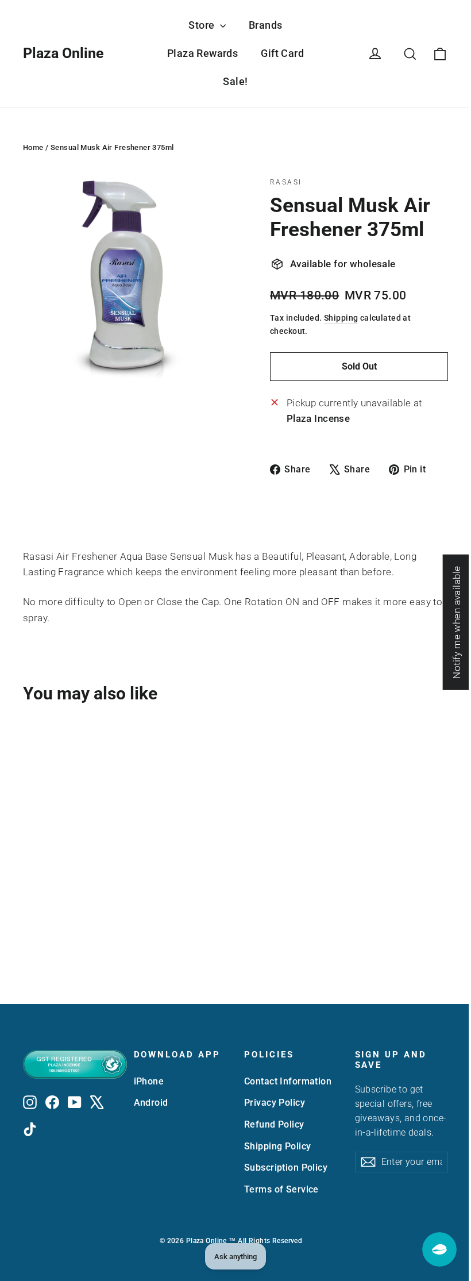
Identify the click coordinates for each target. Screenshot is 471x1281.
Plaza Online (63, 53)
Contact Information (287, 1081)
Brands (266, 25)
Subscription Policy (285, 1167)
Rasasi (286, 182)
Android (151, 1102)
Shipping (341, 318)
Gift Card (282, 53)
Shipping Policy (277, 1146)
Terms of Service (281, 1189)
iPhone (149, 1081)
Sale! (235, 81)
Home (33, 147)
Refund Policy (274, 1124)
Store (202, 25)
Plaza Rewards (202, 53)
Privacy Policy (274, 1102)
